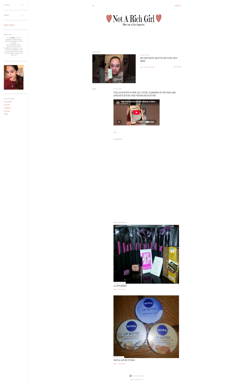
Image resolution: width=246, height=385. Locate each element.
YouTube (7, 111)
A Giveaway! (120, 285)
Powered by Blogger (138, 376)
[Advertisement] (146, 203)
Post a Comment (149, 67)
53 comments (122, 289)
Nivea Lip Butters (124, 360)
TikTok (6, 114)
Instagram (7, 108)
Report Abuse (9, 25)
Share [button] (141, 67)
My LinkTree (8, 102)
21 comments (121, 363)
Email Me (7, 105)
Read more (177, 66)
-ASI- (141, 379)
